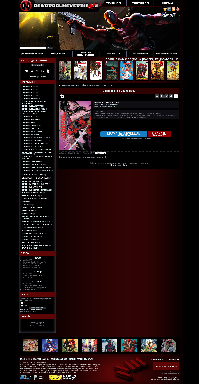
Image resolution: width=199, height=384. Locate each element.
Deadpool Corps (29, 98)
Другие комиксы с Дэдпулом (35, 245)
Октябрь (37, 281)
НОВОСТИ (34, 359)
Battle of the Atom (30, 196)
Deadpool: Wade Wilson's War (35, 184)
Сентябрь (37, 271)
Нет (25, 305)
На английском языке (84, 85)
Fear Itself (27, 205)
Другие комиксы (29, 248)
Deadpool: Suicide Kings (33, 175)
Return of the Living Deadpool (36, 224)
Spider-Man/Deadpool (31, 227)
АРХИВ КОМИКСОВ (59, 359)
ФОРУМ (89, 359)
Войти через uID (37, 65)
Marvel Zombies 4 (29, 211)
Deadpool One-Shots (31, 119)
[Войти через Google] (42, 71)
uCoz (177, 377)
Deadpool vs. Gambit (31, 134)
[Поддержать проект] (178, 10)
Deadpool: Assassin (31, 161)
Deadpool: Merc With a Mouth (35, 167)
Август (37, 258)
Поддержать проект (166, 366)
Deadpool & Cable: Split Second (36, 149)
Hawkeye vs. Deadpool (32, 208)
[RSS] (173, 10)
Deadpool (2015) (29, 92)
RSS (177, 359)
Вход (125, 165)
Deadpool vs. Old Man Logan (35, 137)
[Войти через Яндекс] (37, 71)
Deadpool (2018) (29, 95)
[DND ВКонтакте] (169, 10)
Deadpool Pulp (28, 122)
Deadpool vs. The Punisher (34, 143)
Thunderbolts (28, 230)
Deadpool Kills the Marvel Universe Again (34, 113)
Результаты (24, 310)
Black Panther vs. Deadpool (34, 199)
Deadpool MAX (28, 116)
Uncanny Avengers (30, 236)
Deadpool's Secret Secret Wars (36, 190)
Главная (62, 85)
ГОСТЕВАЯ (169, 359)
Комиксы (70, 85)
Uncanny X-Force (29, 239)
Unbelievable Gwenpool (33, 233)
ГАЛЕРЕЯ (81, 359)
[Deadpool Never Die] (165, 10)
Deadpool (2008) (29, 86)
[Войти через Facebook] (32, 71)
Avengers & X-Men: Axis (32, 193)
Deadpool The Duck (30, 128)
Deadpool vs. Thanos (31, 140)
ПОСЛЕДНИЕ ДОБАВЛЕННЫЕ (160, 59)
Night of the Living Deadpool (35, 221)
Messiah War (27, 214)
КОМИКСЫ (44, 359)
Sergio (176, 379)
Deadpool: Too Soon (31, 181)
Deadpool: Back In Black (33, 164)
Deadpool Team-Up (30, 125)
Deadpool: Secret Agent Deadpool (37, 170)
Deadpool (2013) (29, 89)
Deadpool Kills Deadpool (33, 109)
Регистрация (116, 165)
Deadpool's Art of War (32, 187)
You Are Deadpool (30, 242)
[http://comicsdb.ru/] (55, 379)
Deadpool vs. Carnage (32, 131)
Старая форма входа (37, 77)
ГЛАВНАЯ (24, 359)
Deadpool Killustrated (32, 106)
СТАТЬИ (72, 359)
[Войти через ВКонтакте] (26, 71)
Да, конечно (28, 303)
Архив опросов (37, 310)
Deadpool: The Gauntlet (35, 178)
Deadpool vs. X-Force (31, 146)
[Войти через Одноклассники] (48, 71)
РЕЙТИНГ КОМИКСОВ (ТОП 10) (123, 59)
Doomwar (26, 202)
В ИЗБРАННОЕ (157, 359)
